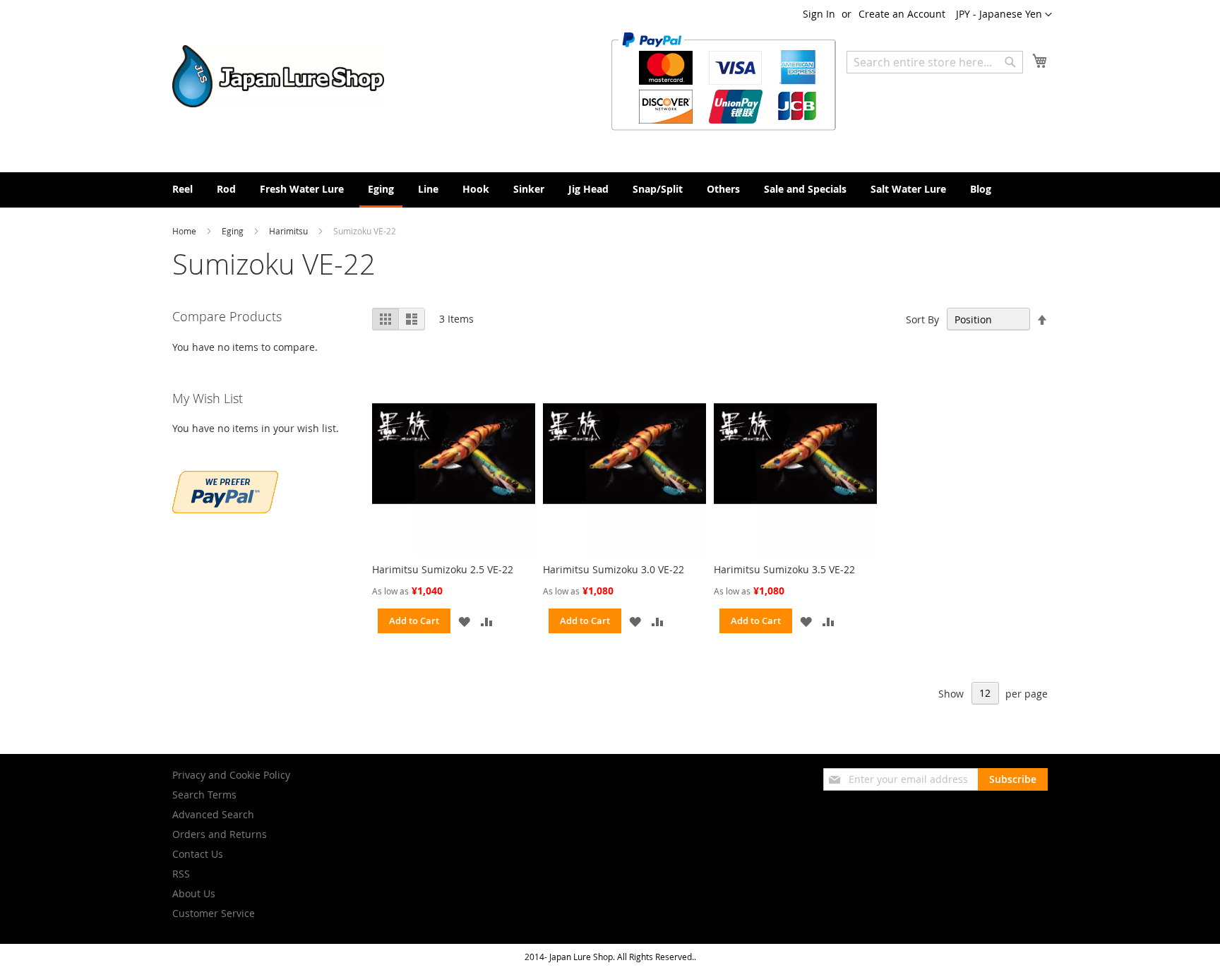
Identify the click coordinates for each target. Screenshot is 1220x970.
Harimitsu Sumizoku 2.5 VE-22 (442, 569)
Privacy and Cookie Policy (231, 775)
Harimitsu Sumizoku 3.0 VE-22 (613, 569)
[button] (1004, 15)
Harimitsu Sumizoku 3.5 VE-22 (784, 569)
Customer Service (213, 913)
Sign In (819, 13)
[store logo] (278, 76)
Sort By (922, 319)
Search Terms (204, 794)
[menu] (610, 190)
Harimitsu (289, 230)
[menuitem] (182, 189)
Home (185, 230)
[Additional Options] (225, 509)
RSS (181, 873)
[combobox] (935, 62)
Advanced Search (213, 814)
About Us (193, 893)
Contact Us (197, 854)
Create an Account (902, 13)
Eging (234, 230)
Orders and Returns (219, 834)
